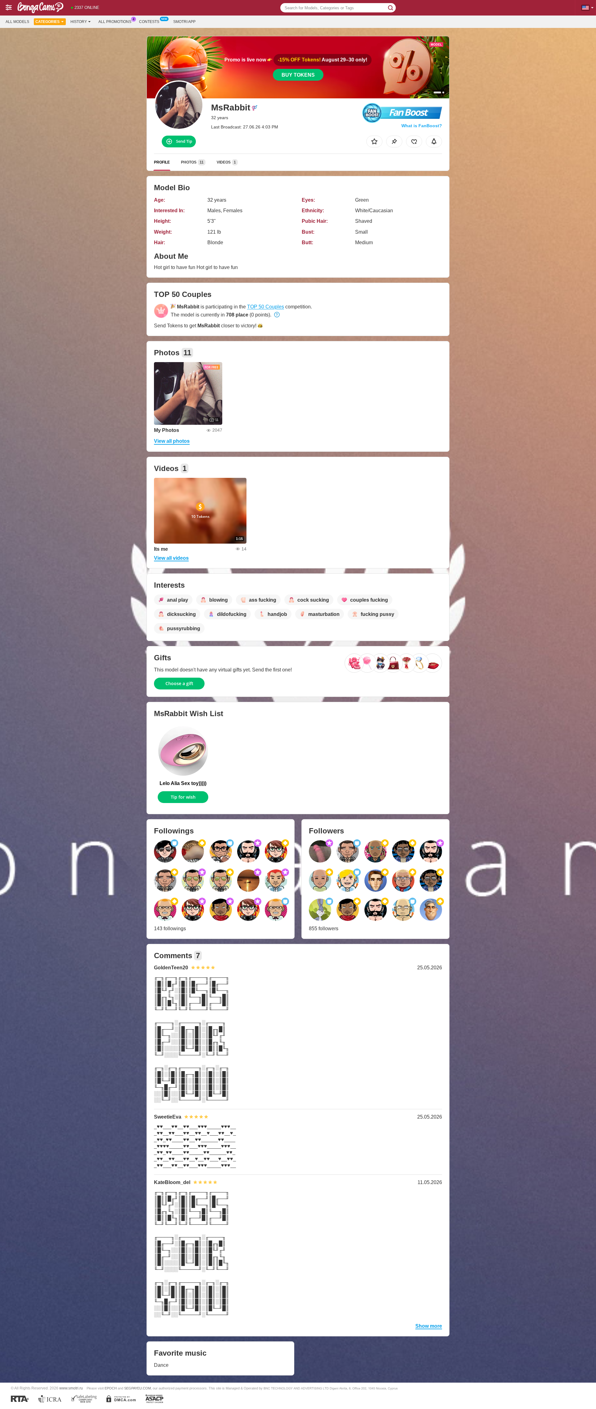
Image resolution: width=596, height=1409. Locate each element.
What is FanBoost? (421, 125)
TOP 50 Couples (265, 306)
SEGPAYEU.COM (137, 1388)
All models (17, 22)
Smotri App (184, 22)
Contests (149, 22)
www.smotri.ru (71, 1388)
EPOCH (111, 1388)
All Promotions (114, 22)
